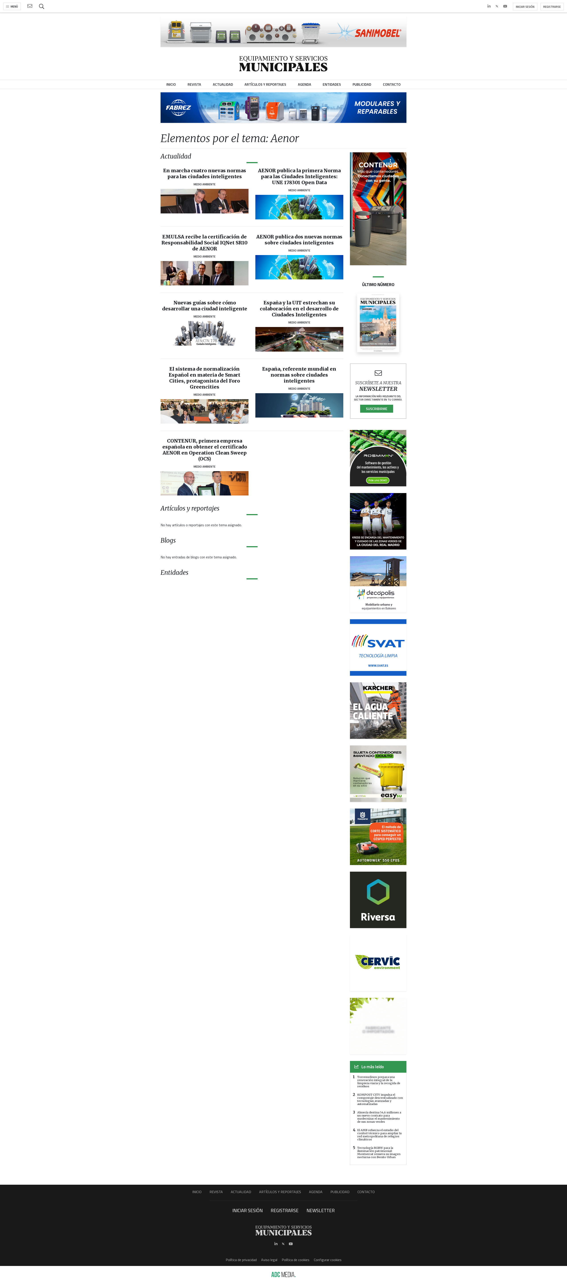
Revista (216, 1191)
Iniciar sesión (525, 6)
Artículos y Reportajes (280, 1191)
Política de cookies (295, 1259)
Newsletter (321, 1210)
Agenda (315, 1191)
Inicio (197, 1191)
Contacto (366, 1191)
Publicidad (340, 1191)
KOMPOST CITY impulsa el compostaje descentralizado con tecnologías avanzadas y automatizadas (380, 1099)
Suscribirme (376, 408)
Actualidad (241, 1191)
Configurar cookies (328, 1259)
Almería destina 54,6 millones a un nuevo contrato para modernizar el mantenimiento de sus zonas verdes (379, 1117)
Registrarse (552, 6)
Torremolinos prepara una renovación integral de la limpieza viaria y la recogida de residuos (378, 1081)
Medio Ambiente (205, 184)
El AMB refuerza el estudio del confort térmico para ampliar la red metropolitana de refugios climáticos (379, 1134)
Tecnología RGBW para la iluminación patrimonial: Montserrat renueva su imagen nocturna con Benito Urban (378, 1152)
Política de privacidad (241, 1259)
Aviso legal (269, 1259)
